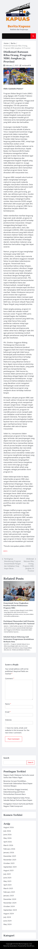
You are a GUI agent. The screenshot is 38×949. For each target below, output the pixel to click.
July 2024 (7, 917)
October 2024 (9, 906)
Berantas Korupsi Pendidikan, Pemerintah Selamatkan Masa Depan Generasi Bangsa (17, 783)
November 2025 (9, 860)
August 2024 (8, 914)
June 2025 (7, 878)
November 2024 (9, 903)
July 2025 (7, 874)
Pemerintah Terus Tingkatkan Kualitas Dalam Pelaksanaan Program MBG (15, 605)
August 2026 (8, 827)
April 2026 (7, 842)
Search (6, 758)
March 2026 (8, 845)
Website (8, 720)
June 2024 (7, 921)
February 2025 (9, 892)
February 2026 (9, 849)
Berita (5, 551)
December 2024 (9, 899)
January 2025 (8, 896)
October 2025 (8, 863)
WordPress (30, 946)
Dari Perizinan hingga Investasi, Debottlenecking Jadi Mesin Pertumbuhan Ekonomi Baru (15, 791)
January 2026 (8, 853)
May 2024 (7, 924)
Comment (9, 679)
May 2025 (7, 881)
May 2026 (7, 838)
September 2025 (10, 867)
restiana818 (26, 65)
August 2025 (8, 870)
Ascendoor (13, 946)
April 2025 (7, 885)
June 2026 (7, 835)
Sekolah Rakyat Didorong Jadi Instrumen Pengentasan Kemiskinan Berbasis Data (18, 639)
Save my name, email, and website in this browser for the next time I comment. (17, 730)
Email (8, 712)
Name (8, 704)
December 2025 (9, 856)
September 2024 (10, 910)
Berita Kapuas (19, 26)
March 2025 (8, 888)
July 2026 (7, 831)
